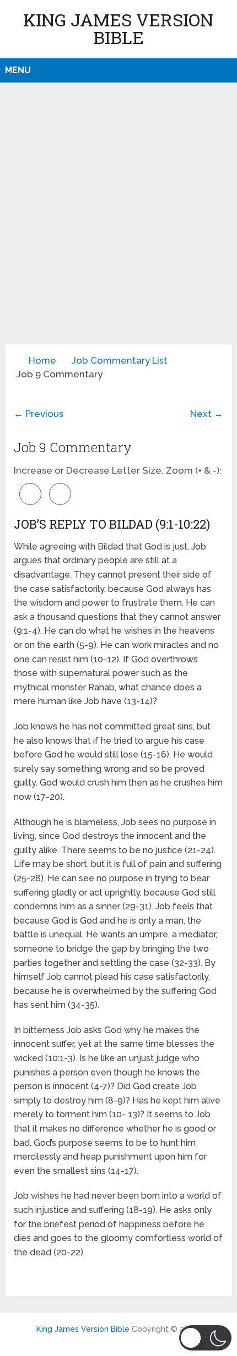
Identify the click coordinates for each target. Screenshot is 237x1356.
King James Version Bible (118, 28)
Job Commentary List (120, 360)
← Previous (38, 413)
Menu (18, 70)
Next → (206, 413)
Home (42, 360)
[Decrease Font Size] (60, 494)
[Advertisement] (118, 220)
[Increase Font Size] (30, 494)
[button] (205, 1337)
